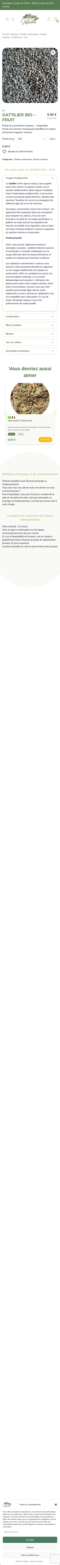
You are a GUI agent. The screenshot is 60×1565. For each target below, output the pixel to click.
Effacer (53, 139)
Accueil (5, 34)
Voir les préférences (30, 1555)
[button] (55, 1504)
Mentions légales (22, 1561)
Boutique (15, 34)
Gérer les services (11, 1532)
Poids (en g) (8, 139)
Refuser (30, 1547)
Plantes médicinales (29, 34)
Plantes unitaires (40, 159)
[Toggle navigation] (7, 19)
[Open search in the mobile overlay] (12, 19)
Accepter (30, 1540)
